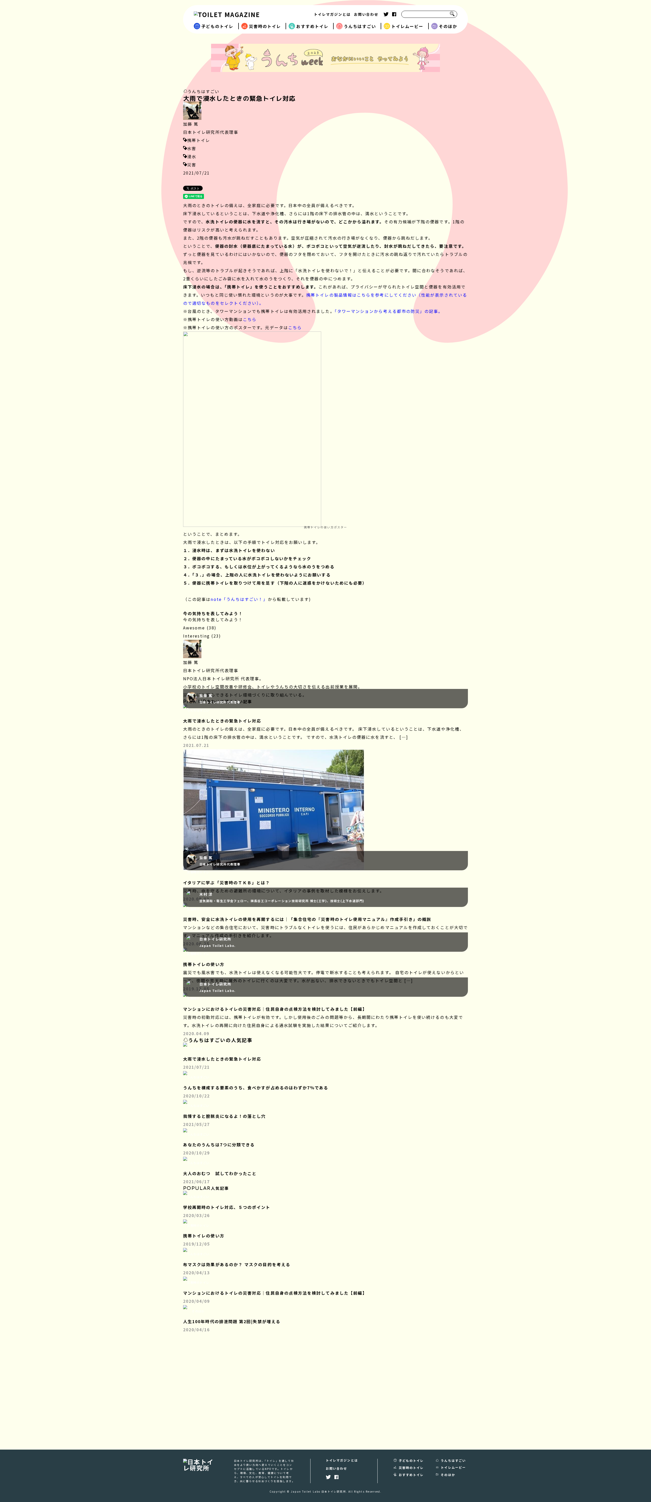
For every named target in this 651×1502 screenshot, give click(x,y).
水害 (191, 148)
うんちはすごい (360, 26)
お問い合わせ (366, 14)
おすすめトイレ (312, 26)
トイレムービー (407, 26)
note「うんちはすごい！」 (239, 599)
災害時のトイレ (265, 26)
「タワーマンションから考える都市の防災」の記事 (386, 311)
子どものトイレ (217, 26)
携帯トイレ (198, 140)
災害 (191, 165)
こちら (250, 319)
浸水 (191, 156)
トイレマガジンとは (332, 14)
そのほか (448, 26)
